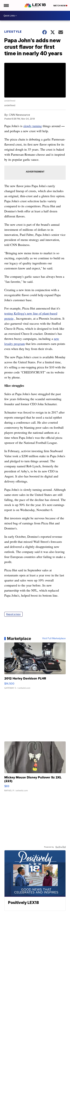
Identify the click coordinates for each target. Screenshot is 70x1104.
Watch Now (59, 6)
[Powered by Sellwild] (60, 847)
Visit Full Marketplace (54, 638)
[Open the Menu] (6, 5)
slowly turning (32, 126)
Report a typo (13, 614)
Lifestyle (13, 31)
